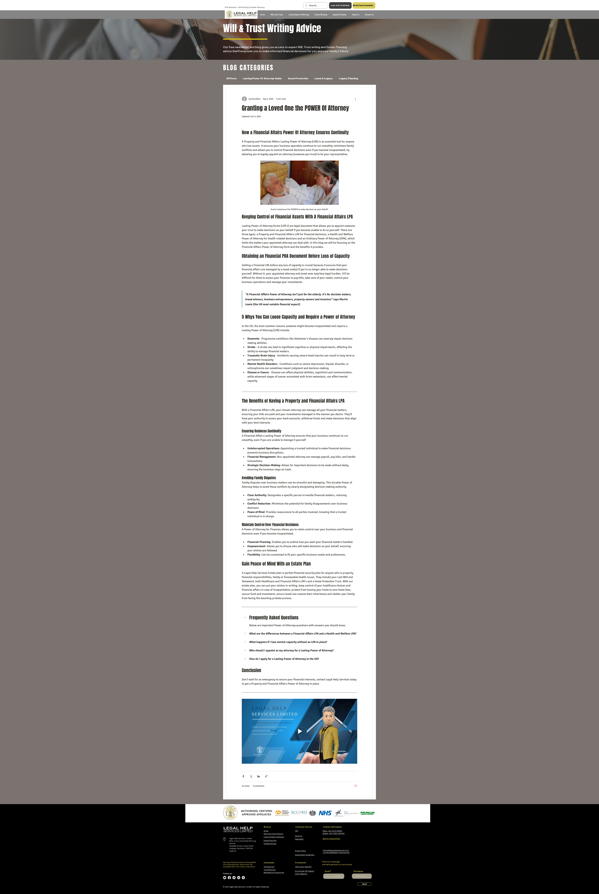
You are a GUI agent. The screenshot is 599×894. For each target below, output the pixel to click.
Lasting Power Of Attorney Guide (262, 78)
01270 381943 (337, 831)
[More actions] (355, 99)
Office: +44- (327, 831)
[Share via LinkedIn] (258, 776)
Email (327, 871)
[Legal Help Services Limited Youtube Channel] (224, 877)
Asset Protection (298, 78)
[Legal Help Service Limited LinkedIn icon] (238, 877)
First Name (358, 871)
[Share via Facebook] (243, 776)
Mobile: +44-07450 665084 (333, 833)
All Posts (231, 78)
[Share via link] (266, 776)
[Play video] (299, 731)
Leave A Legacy (323, 78)
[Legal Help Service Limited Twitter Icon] (234, 877)
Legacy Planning (348, 78)
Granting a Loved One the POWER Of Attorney (295, 108)
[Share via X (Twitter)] (250, 776)
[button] (355, 14)
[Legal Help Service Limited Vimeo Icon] (243, 877)
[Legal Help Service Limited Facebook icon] (229, 877)
